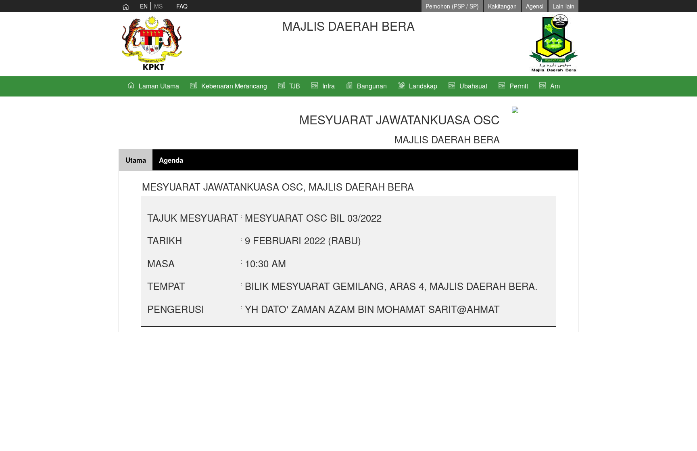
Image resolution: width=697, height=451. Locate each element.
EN (144, 6)
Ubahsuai (473, 85)
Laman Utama (159, 85)
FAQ (182, 6)
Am (555, 85)
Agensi (534, 6)
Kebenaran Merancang (234, 85)
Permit (518, 85)
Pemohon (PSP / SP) (452, 6)
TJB (294, 85)
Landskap (423, 85)
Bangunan (372, 85)
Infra (328, 85)
